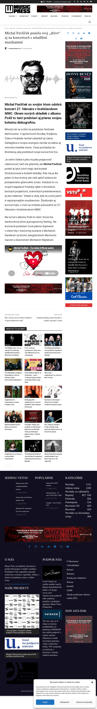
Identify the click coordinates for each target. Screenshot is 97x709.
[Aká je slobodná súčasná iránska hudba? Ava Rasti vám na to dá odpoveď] (53, 446)
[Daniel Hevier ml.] (6, 48)
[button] (92, 682)
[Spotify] (89, 33)
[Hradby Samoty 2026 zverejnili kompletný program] (78, 218)
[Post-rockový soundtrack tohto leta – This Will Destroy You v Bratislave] (33, 340)
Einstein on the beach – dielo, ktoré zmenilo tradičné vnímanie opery (52, 402)
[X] (87, 1)
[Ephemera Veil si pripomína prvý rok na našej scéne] (9, 510)
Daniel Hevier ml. (15, 48)
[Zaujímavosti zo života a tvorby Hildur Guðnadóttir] (13, 446)
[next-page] (10, 466)
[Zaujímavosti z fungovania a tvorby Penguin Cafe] (13, 392)
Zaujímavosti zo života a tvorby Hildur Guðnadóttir (13, 456)
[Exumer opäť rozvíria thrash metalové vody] (9, 499)
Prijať (45, 702)
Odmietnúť (64, 702)
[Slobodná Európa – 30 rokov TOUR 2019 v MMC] (39, 495)
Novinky (12, 28)
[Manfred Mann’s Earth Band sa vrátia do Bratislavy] (13, 416)
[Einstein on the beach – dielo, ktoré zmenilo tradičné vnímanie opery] (53, 392)
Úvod (6, 28)
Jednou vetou (74, 220)
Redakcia (71, 233)
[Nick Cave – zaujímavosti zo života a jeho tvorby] (53, 364)
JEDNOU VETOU (16, 478)
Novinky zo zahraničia (23, 28)
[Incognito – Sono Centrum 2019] (39, 505)
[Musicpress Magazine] (19, 9)
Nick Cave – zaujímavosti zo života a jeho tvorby (53, 375)
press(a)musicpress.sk (20, 584)
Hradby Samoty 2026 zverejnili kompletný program (77, 227)
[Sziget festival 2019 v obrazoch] (39, 485)
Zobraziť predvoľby (84, 702)
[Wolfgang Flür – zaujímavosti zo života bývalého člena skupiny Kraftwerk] (33, 392)
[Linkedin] (81, 1)
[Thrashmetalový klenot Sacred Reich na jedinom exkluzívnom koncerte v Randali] (53, 340)
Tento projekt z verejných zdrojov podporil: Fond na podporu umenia (18, 632)
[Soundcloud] (84, 1)
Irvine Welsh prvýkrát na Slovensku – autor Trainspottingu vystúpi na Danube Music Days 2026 (33, 377)
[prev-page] (6, 466)
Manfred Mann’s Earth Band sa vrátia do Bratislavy (12, 427)
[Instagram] (77, 1)
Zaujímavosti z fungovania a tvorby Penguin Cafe (12, 402)
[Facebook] (74, 1)
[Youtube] (91, 1)
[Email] (38, 54)
